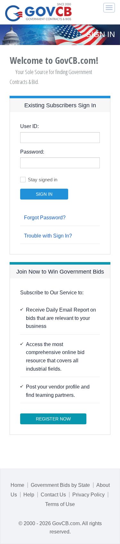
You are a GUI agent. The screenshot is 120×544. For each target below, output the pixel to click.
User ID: (29, 126)
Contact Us (53, 494)
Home (17, 485)
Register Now (53, 418)
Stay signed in (42, 179)
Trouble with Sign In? (48, 235)
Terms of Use (60, 504)
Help (28, 494)
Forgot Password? (45, 217)
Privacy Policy (88, 494)
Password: (32, 152)
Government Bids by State (60, 485)
